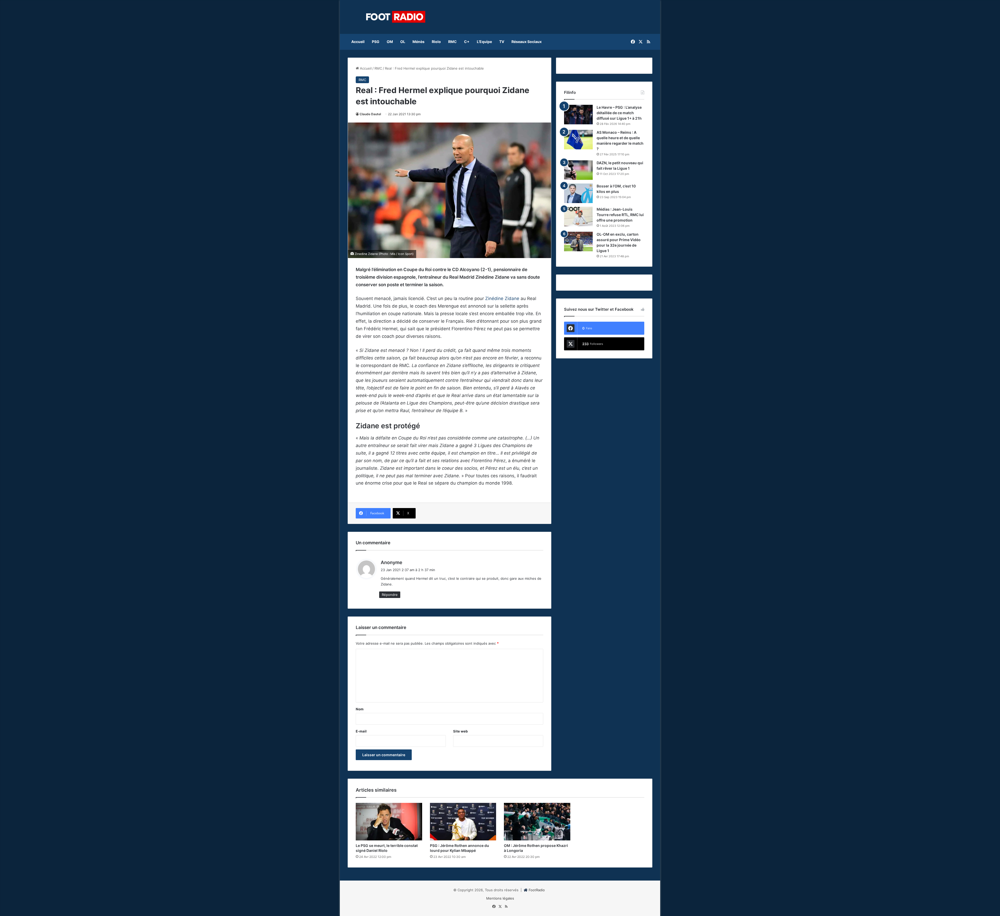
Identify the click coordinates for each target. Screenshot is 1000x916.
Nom (360, 709)
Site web (460, 731)
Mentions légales (500, 898)
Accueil (358, 41)
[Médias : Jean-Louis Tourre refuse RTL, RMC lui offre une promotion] (578, 216)
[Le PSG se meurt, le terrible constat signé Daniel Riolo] (389, 821)
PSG (375, 41)
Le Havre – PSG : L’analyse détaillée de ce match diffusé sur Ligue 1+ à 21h (619, 112)
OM (390, 41)
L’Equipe (484, 41)
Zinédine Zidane (502, 298)
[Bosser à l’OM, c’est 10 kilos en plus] (578, 193)
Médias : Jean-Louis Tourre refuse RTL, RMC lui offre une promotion (620, 214)
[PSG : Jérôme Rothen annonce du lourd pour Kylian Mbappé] (463, 821)
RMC (452, 41)
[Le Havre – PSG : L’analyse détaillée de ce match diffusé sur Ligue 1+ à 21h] (578, 114)
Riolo (436, 41)
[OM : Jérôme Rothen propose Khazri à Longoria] (537, 821)
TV (501, 41)
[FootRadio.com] (396, 17)
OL (402, 41)
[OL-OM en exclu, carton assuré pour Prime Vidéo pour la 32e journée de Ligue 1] (578, 241)
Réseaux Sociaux (526, 41)
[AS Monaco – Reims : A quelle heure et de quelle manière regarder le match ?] (578, 139)
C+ (467, 41)
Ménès (418, 41)
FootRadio (537, 890)
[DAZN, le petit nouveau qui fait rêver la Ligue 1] (578, 170)
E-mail (361, 731)
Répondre (390, 595)
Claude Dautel (370, 114)
